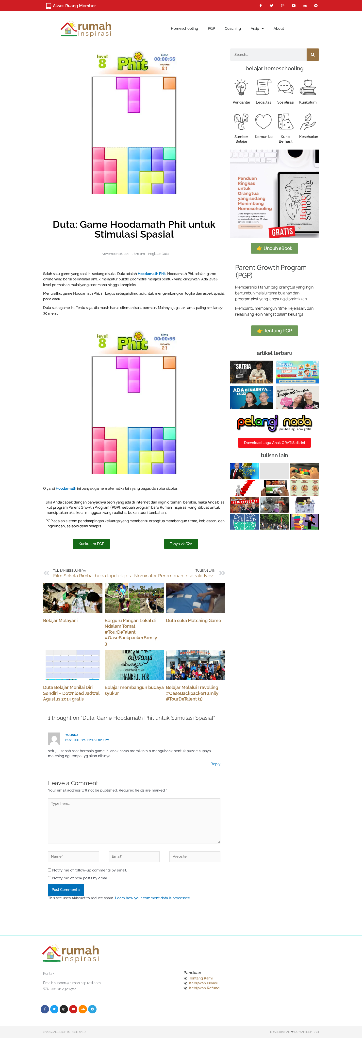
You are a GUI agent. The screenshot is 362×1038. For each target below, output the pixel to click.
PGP (211, 28)
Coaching (233, 28)
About (279, 28)
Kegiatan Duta (158, 254)
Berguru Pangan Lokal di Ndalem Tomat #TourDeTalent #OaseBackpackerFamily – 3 (133, 632)
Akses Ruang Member (74, 5)
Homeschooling (184, 28)
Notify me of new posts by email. (80, 878)
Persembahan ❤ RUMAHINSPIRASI (293, 1032)
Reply (215, 764)
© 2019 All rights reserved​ (64, 1032)
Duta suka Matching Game (193, 620)
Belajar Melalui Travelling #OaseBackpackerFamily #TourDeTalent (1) (192, 693)
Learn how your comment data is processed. (153, 898)
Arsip (255, 28)
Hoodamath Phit (152, 274)
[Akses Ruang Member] (48, 6)
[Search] (313, 54)
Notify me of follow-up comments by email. (89, 870)
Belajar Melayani (60, 620)
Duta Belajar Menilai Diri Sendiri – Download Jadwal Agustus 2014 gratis (71, 693)
